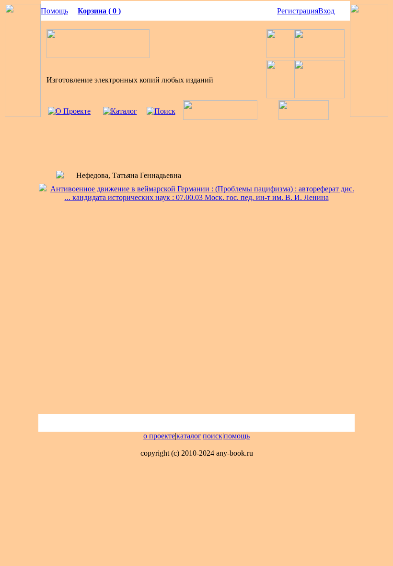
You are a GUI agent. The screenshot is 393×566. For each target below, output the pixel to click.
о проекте (159, 436)
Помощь (54, 11)
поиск (212, 436)
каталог (188, 436)
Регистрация (297, 11)
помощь (237, 436)
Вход (326, 11)
